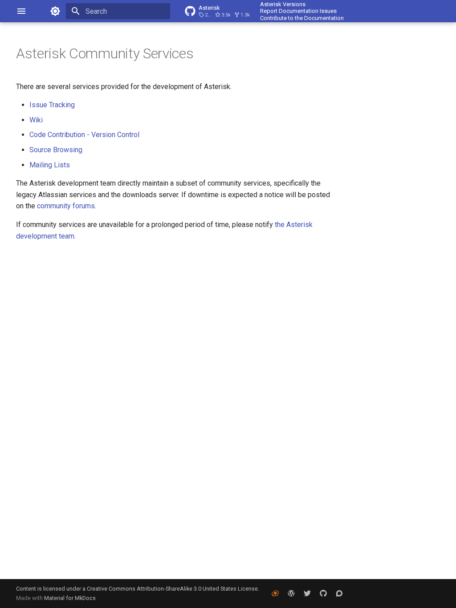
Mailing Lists (49, 165)
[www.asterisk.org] (275, 593)
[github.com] (323, 593)
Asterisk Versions (282, 4)
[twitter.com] (307, 593)
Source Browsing (55, 150)
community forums (66, 206)
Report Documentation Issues (298, 11)
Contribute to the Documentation (302, 18)
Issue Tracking (52, 105)
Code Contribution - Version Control (84, 134)
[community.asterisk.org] (339, 593)
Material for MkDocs (70, 598)
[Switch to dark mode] (55, 11)
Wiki (36, 120)
